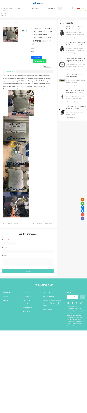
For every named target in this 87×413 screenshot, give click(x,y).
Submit (83, 297)
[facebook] (68, 303)
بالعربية (84, 10)
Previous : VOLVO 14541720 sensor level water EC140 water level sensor (13, 224)
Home (2, 22)
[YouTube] (72, 303)
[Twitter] (80, 303)
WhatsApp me (40, 61)
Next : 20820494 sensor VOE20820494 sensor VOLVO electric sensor (43, 224)
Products (9, 22)
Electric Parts (15, 22)
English (82, 8)
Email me (38, 58)
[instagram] (76, 303)
